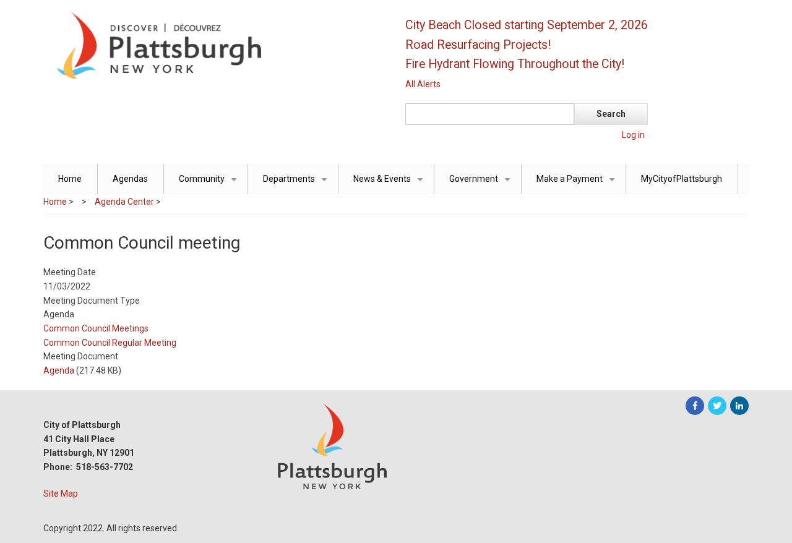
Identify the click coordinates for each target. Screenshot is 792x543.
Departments (297, 184)
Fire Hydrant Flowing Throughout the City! (514, 64)
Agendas (130, 179)
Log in (633, 135)
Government (482, 184)
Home (70, 179)
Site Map (60, 493)
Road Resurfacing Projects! (478, 45)
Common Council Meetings (95, 328)
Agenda (58, 370)
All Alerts (423, 84)
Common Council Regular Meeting (109, 343)
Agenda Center (124, 202)
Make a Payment (577, 184)
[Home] (213, 45)
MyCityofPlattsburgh (681, 179)
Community (210, 184)
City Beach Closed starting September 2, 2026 (526, 25)
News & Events (390, 184)
